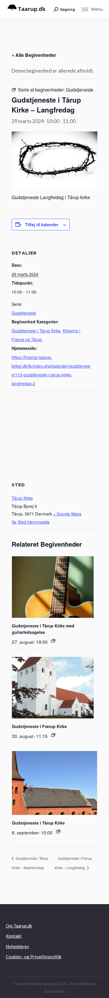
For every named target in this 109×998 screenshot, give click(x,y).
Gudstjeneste (24, 313)
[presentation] (53, 587)
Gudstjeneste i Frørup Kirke (39, 726)
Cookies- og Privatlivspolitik (33, 956)
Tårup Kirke (22, 498)
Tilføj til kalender (41, 224)
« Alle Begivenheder (34, 55)
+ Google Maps (67, 514)
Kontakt (14, 936)
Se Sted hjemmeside (31, 522)
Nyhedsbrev (17, 946)
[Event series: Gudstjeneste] (53, 641)
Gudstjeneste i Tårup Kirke (36, 331)
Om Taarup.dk (19, 925)
